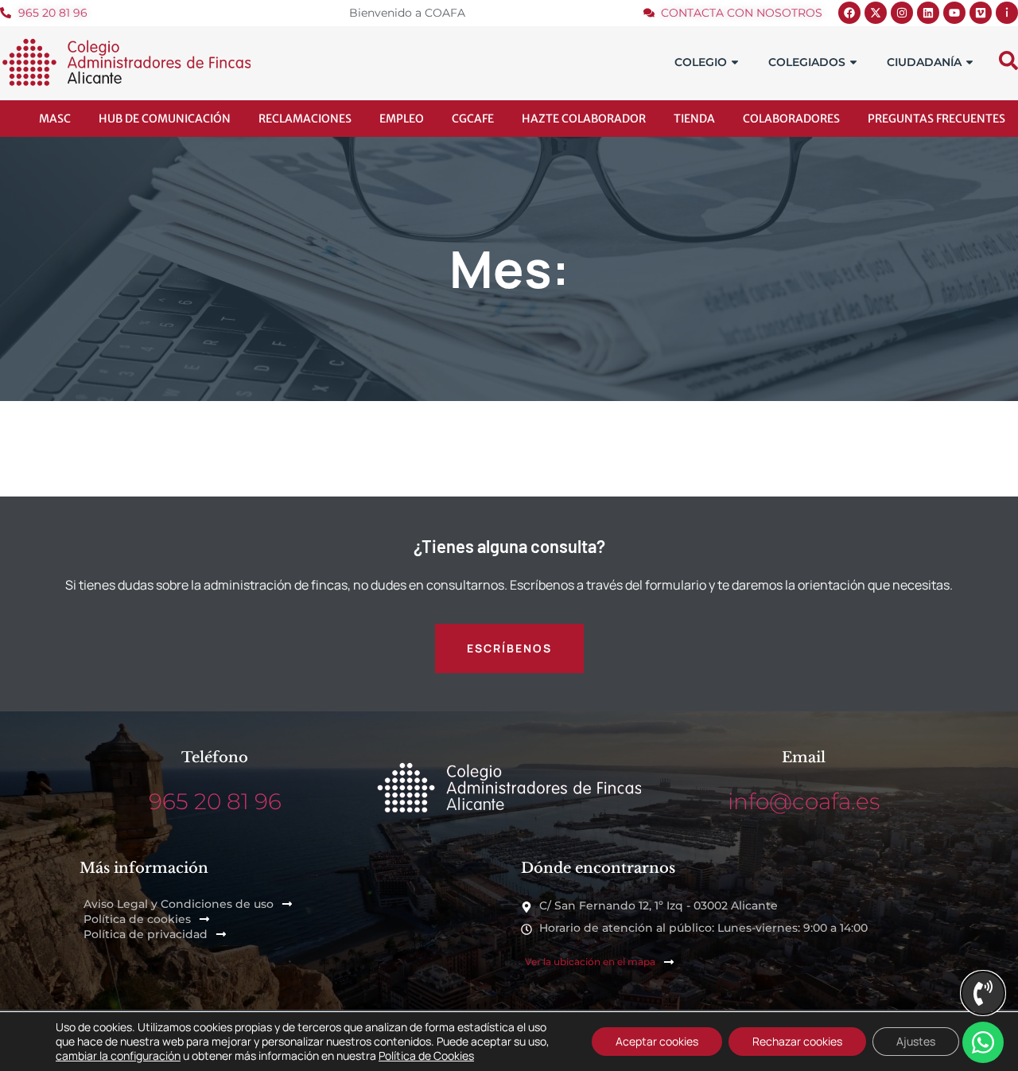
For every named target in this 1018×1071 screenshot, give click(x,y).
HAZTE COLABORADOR (584, 118)
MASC (55, 118)
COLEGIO (700, 62)
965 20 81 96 (215, 801)
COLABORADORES (791, 118)
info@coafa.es (804, 801)
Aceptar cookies (657, 1041)
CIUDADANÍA (924, 62)
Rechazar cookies (797, 1041)
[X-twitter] (876, 13)
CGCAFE (473, 118)
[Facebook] (849, 13)
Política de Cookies (426, 1055)
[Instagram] (902, 13)
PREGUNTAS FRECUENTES (936, 118)
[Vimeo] (980, 13)
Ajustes (915, 1041)
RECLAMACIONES (305, 118)
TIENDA (694, 118)
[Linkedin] (928, 13)
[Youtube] (954, 13)
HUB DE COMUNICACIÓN (165, 118)
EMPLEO (401, 118)
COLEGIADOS (806, 62)
